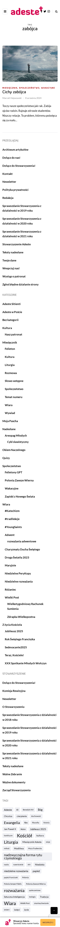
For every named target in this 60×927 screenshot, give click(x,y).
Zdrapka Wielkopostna (21, 616)
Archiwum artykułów (15, 149)
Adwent (10, 535)
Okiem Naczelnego (13, 450)
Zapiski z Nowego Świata (20, 496)
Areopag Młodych (16, 435)
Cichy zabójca (14, 92)
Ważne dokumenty (13, 782)
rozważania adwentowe (21, 541)
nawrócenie (18, 864)
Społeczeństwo (14, 389)
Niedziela (39, 864)
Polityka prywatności (15, 189)
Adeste (8, 809)
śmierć (7, 909)
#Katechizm (12, 511)
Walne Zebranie (12, 774)
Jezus (23, 829)
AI (17, 809)
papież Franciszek (11, 877)
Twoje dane (9, 260)
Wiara (10, 903)
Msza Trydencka (35, 848)
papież (36, 870)
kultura (40, 835)
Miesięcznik (9, 342)
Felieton (10, 348)
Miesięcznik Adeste (31, 842)
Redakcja (7, 197)
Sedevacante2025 (16, 647)
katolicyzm (8, 835)
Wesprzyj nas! (11, 268)
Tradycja (44, 896)
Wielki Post (25, 903)
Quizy (6, 458)
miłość (7, 848)
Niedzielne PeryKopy (18, 573)
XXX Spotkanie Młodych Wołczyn (26, 663)
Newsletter (9, 181)
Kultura (7, 328)
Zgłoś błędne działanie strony (20, 284)
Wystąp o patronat (14, 276)
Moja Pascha (10, 421)
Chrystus (8, 816)
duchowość (36, 816)
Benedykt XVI (28, 810)
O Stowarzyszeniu (13, 706)
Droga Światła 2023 (17, 557)
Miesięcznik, (10, 88)
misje (48, 842)
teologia (32, 897)
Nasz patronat (13, 334)
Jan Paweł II (10, 829)
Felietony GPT (13, 472)
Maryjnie (10, 565)
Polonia (25, 877)
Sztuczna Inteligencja (14, 896)
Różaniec (10, 589)
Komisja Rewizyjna (13, 691)
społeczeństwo (34, 890)
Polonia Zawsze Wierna (36, 884)
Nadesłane (9, 429)
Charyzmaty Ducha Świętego (22, 549)
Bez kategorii (10, 320)
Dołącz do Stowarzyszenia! (18, 165)
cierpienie (22, 816)
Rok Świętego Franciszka (20, 639)
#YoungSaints (13, 527)
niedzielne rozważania (16, 870)
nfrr (29, 864)
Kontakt (7, 173)
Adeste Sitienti (11, 304)
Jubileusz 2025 (38, 829)
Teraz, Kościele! (14, 655)
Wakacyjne (48, 88)
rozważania (14, 890)
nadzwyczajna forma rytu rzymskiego (23, 856)
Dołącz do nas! (11, 157)
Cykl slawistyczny (18, 442)
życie (26, 909)
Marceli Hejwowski (12, 98)
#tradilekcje (12, 519)
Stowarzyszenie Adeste (16, 244)
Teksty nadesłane (12, 252)
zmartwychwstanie (41, 903)
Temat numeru (13, 397)
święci (17, 909)
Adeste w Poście (12, 312)
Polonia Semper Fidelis (13, 884)
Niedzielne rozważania (19, 581)
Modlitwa (19, 848)
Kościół (24, 835)
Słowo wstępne (14, 381)
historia (46, 823)
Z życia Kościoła (12, 624)
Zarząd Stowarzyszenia (16, 790)
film (26, 822)
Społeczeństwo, (29, 88)
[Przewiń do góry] (54, 910)
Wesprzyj (48, 922)
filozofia (35, 822)
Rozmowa (11, 373)
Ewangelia (12, 822)
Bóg (40, 809)
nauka (6, 864)
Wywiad (10, 413)
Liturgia (11, 842)
